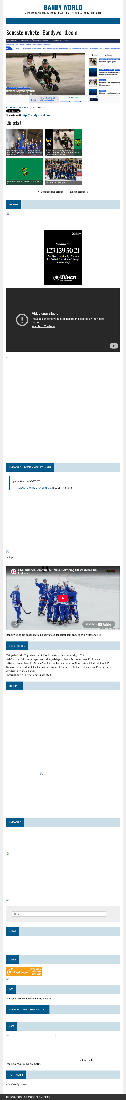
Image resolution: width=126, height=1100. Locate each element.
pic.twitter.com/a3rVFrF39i (27, 481)
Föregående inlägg (52, 191)
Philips (10, 557)
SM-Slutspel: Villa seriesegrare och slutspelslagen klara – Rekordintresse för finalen (53, 659)
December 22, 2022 (62, 487)
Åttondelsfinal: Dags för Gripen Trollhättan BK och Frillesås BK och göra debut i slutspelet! (62, 152)
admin (25, 107)
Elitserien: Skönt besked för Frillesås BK (24, 182)
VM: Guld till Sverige (55, 182)
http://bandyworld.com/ (37, 115)
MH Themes (45, 1097)
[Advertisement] (63, 380)
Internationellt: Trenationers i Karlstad (28, 674)
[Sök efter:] (59, 913)
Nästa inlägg (77, 191)
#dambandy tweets (16, 1084)
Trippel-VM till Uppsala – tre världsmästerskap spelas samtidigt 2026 (45, 655)
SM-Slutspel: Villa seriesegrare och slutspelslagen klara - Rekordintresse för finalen (24, 152)
